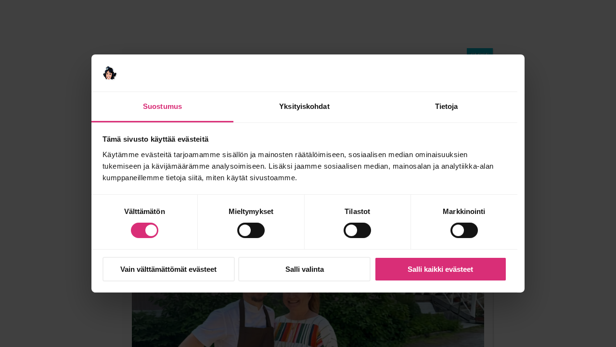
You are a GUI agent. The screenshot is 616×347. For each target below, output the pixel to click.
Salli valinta (304, 269)
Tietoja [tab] (446, 106)
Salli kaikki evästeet (440, 269)
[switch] (251, 230)
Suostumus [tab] (162, 106)
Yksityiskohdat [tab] (304, 106)
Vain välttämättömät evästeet (168, 269)
